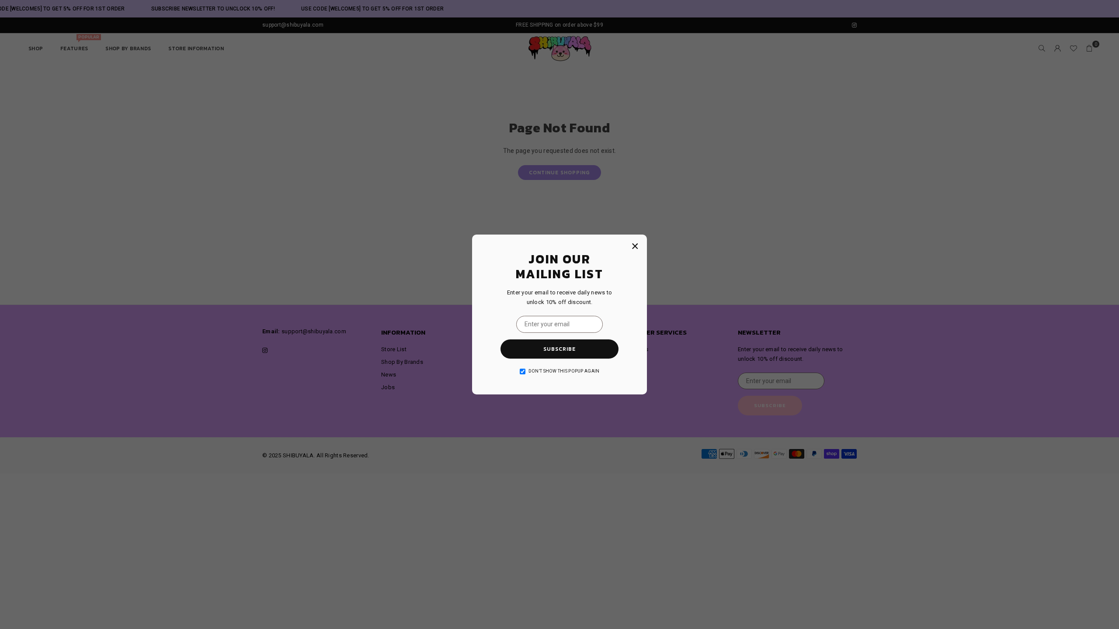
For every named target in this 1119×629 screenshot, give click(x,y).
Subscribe (559, 349)
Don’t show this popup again (564, 371)
